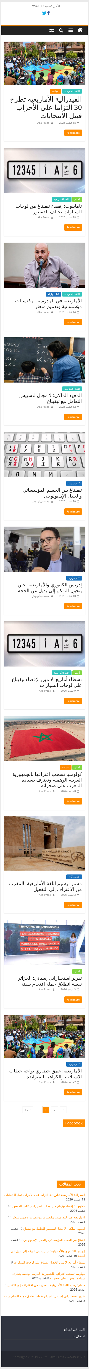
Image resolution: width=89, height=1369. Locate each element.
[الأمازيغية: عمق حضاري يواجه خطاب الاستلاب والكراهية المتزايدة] (44, 1017)
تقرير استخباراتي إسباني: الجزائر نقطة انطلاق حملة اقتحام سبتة (50, 981)
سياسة (55, 91)
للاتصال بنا (79, 1336)
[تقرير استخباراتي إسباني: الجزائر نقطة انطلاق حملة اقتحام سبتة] (44, 922)
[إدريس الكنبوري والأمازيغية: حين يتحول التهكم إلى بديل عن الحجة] (44, 529)
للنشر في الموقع (74, 1329)
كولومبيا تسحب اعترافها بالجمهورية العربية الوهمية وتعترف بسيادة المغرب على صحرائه (47, 780)
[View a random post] (51, 30)
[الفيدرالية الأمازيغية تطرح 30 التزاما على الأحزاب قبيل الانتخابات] (44, 44)
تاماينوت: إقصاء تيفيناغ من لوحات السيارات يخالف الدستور (49, 209)
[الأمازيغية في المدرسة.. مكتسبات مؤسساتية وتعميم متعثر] (44, 245)
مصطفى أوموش (40, 501)
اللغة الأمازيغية (72, 91)
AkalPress (43, 123)
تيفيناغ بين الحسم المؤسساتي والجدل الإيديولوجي (52, 493)
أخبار (77, 199)
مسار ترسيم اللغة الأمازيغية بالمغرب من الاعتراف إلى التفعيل (45, 886)
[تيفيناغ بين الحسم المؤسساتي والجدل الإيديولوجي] (44, 434)
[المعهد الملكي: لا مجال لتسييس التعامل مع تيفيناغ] (44, 339)
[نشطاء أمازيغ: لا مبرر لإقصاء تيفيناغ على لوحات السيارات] (44, 623)
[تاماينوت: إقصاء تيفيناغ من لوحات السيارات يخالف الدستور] (44, 150)
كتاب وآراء (53, 294)
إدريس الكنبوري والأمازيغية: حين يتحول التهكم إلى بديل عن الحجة (50, 587)
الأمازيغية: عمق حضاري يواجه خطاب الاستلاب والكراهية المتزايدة (45, 1073)
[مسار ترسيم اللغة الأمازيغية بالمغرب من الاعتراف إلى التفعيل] (44, 819)
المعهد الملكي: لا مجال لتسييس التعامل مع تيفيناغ (50, 398)
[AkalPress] (80, 30)
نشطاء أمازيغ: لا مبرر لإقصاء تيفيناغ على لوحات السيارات (47, 682)
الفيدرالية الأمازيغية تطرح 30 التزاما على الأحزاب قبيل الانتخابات (46, 107)
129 (27, 1110)
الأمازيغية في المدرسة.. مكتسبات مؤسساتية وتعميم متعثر (48, 303)
